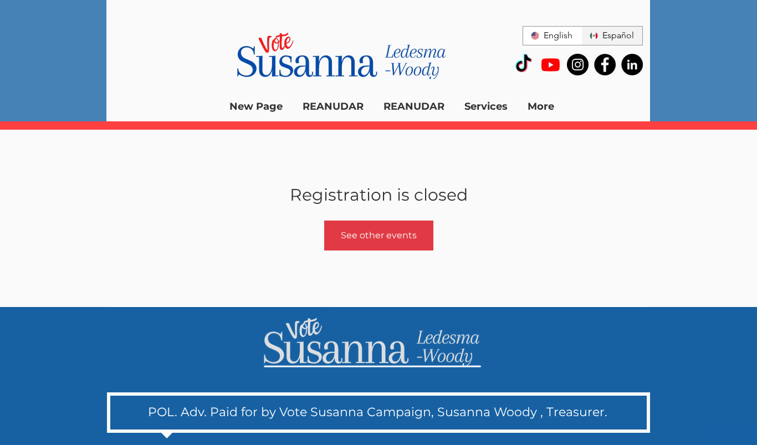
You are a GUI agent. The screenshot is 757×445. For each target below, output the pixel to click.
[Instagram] (578, 64)
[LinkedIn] (632, 64)
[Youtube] (550, 64)
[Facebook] (605, 64)
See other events (379, 235)
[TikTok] (523, 64)
